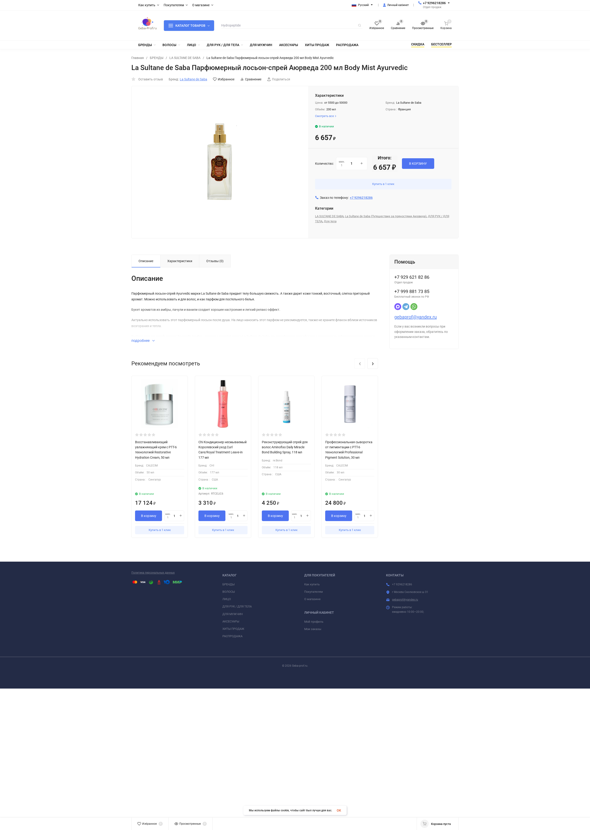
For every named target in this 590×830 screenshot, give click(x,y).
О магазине (312, 599)
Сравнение (253, 79)
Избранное (226, 79)
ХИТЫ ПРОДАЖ (233, 629)
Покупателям (313, 591)
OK (339, 810)
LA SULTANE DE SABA (185, 57)
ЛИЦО (226, 599)
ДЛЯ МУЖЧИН (232, 614)
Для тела (330, 221)
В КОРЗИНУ (418, 163)
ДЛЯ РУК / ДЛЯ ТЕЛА (237, 606)
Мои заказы (312, 629)
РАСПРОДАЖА (232, 636)
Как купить (312, 584)
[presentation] (359, 363)
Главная (137, 57)
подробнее (140, 340)
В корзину (148, 516)
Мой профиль (313, 621)
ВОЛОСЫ (228, 591)
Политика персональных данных (153, 572)
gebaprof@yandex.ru (415, 317)
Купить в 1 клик (383, 184)
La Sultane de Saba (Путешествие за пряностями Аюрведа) (386, 216)
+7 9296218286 (434, 3)
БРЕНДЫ (156, 57)
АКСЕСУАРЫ (230, 621)
